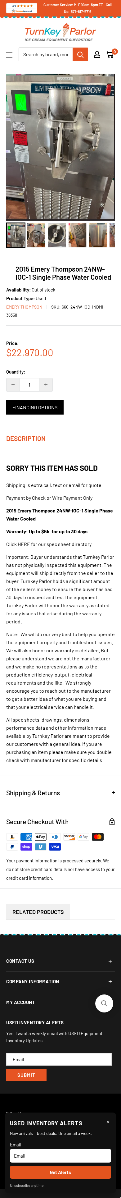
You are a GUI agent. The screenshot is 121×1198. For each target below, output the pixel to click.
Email (15, 1144)
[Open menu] (9, 55)
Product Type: (21, 298)
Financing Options (34, 407)
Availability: (19, 289)
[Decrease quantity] (13, 384)
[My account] (97, 54)
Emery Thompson (24, 307)
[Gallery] (60, 162)
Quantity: (15, 371)
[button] (104, 1003)
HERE (24, 544)
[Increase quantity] (45, 384)
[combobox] (46, 54)
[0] (110, 54)
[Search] (80, 54)
